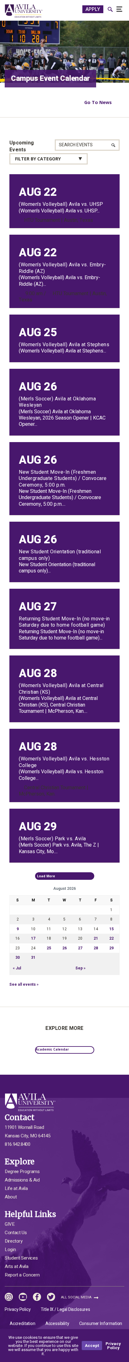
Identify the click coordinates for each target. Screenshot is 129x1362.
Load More (51, 876)
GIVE (10, 1224)
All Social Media (76, 1297)
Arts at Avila (16, 1266)
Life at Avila (16, 1188)
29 (111, 948)
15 (111, 929)
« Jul (17, 968)
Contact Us (16, 1232)
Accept (92, 1346)
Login (10, 1249)
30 (17, 957)
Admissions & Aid (22, 1180)
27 (80, 948)
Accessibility (57, 1323)
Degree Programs (22, 1171)
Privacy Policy (18, 1309)
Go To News (98, 102)
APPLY (92, 9)
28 (96, 948)
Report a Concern (22, 1274)
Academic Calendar (52, 1049)
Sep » (80, 968)
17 (33, 938)
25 (49, 948)
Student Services (21, 1258)
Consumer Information (100, 1323)
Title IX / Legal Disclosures (65, 1309)
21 (96, 938)
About (11, 1196)
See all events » (24, 984)
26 (64, 948)
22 (111, 938)
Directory (14, 1241)
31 (33, 957)
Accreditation (22, 1323)
